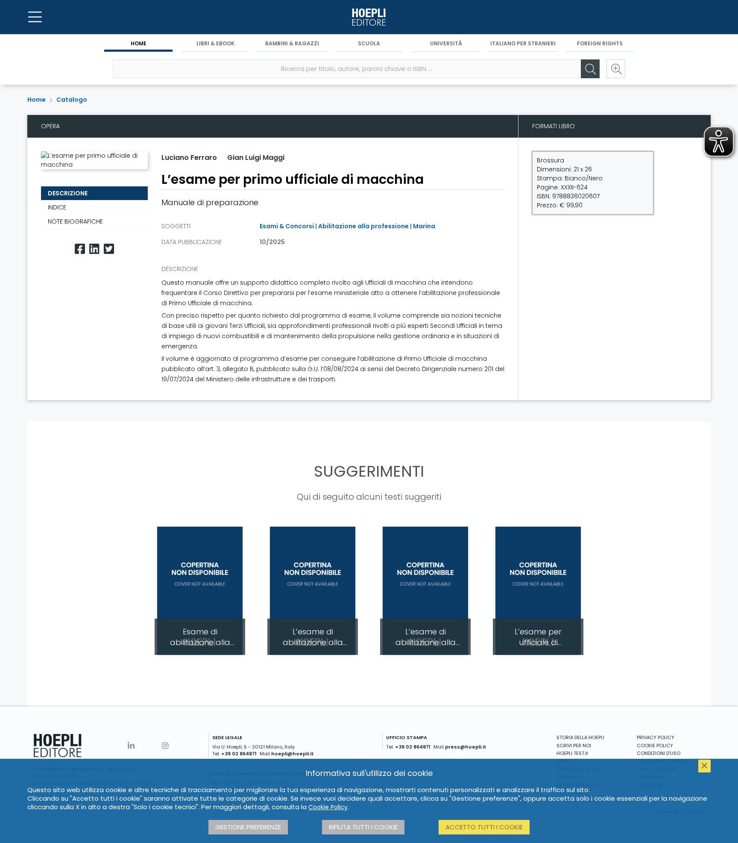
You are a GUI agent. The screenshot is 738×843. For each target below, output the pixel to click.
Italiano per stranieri (523, 43)
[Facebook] (80, 249)
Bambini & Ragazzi (292, 43)
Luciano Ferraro (189, 157)
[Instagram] (165, 745)
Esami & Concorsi (287, 226)
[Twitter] (109, 249)
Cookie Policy (328, 807)
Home (138, 43)
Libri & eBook (215, 43)
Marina (424, 226)
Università (446, 43)
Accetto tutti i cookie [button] (484, 826)
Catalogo (71, 99)
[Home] (369, 17)
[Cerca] (590, 68)
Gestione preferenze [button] (248, 826)
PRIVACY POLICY (655, 737)
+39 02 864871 (239, 753)
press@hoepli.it (465, 746)
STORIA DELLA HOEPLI (580, 737)
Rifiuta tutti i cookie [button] (363, 826)
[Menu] (35, 17)
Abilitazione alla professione (363, 226)
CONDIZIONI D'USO (658, 753)
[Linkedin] (94, 249)
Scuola (369, 43)
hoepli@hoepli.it (292, 753)
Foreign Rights (600, 43)
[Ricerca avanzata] (615, 68)
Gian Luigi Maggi (255, 157)
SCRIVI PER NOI (573, 745)
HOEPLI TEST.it (572, 753)
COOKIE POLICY (655, 745)
